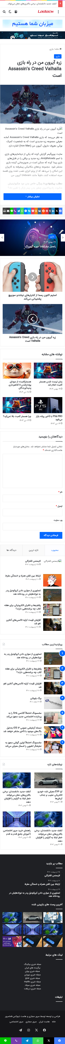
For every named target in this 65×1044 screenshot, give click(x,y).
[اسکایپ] (29, 211)
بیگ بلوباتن (36, 698)
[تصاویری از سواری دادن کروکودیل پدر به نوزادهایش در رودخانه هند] (52, 595)
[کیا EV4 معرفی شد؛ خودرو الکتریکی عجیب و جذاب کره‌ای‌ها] (48, 780)
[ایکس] (56, 211)
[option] (32, 237)
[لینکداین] (53, 211)
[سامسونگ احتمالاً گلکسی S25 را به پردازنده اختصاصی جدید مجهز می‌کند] (53, 717)
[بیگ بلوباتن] (53, 703)
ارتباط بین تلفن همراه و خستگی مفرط (23, 576)
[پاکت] (32, 211)
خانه (57, 49)
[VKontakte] (40, 211)
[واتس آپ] (22, 211)
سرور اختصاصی (16, 1021)
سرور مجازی (34, 1016)
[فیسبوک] (60, 211)
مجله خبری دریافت (32, 988)
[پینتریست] (47, 211)
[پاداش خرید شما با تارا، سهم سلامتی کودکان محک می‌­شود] (12, 941)
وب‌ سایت (58, 520)
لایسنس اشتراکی (33, 561)
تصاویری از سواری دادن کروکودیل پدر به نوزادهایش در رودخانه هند (23, 592)
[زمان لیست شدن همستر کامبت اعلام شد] (48, 371)
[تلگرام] (18, 211)
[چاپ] (4, 211)
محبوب (54, 550)
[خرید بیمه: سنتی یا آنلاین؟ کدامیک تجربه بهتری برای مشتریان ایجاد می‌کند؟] (52, 917)
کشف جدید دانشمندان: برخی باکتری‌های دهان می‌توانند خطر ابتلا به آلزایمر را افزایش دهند (17, 797)
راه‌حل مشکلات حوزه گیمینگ (40, 246)
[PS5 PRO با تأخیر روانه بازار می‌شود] (48, 405)
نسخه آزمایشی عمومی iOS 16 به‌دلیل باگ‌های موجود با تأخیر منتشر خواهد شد (22, 729)
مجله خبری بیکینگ (32, 964)
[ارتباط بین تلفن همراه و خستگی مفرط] (52, 580)
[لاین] (11, 211)
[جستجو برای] (4, 13)
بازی (51, 49)
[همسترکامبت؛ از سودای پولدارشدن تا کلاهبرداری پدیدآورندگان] (17, 371)
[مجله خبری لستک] (46, 12)
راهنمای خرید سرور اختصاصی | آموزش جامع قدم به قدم (17, 832)
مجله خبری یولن (32, 971)
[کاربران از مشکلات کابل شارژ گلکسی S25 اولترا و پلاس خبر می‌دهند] (52, 941)
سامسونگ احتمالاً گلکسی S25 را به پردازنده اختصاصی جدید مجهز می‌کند (24, 714)
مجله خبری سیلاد (32, 985)
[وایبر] (14, 211)
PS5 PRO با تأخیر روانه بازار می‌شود (49, 418)
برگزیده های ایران (32, 968)
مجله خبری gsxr (32, 978)
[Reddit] (43, 211)
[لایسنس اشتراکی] (52, 565)
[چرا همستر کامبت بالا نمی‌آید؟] (17, 405)
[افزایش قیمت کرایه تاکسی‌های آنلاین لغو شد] (52, 624)
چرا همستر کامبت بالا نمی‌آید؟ (17, 416)
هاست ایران (44, 1021)
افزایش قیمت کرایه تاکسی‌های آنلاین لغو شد (23, 621)
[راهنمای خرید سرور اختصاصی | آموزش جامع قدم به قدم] (17, 819)
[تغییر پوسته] (10, 13)
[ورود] (16, 13)
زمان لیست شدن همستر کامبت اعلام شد (50, 383)
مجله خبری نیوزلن (32, 974)
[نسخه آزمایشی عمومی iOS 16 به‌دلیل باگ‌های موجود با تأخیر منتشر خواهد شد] (53, 732)
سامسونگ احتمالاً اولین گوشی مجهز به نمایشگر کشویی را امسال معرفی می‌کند (23, 744)
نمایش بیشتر (33, 196)
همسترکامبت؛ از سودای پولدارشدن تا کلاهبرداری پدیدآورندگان (20, 385)
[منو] (58, 13)
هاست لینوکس (19, 1016)
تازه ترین (33, 550)
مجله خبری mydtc (32, 981)
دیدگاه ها (11, 550)
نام (60, 492)
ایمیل (59, 506)
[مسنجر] (26, 211)
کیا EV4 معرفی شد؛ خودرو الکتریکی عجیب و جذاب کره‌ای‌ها (50, 795)
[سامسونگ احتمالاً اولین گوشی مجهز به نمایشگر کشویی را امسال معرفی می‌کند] (53, 747)
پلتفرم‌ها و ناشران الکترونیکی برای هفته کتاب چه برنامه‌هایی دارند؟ (22, 607)
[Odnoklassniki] (36, 211)
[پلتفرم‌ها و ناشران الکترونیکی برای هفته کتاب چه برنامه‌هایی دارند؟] (52, 610)
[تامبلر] (50, 211)
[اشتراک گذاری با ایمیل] (8, 211)
